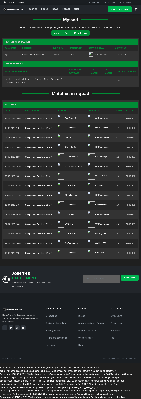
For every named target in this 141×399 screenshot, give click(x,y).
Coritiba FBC (100, 243)
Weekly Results (94, 2)
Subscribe (129, 278)
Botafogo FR (70, 118)
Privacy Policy (53, 330)
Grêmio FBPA (101, 176)
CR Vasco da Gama (73, 166)
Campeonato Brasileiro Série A (38, 118)
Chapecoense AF (102, 205)
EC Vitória (99, 185)
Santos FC (69, 137)
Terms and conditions (56, 338)
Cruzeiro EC (100, 253)
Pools (44, 9)
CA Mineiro (69, 214)
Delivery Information (56, 323)
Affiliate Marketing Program (91, 323)
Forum (66, 9)
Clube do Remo (71, 147)
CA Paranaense (102, 118)
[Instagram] (17, 327)
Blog (80, 345)
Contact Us (51, 316)
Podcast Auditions (109, 2)
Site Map (50, 345)
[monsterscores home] (13, 9)
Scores (33, 9)
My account (116, 316)
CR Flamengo (101, 156)
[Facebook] (4, 327)
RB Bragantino (101, 128)
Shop (77, 9)
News (55, 9)
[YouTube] (23, 327)
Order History (117, 323)
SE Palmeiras (70, 195)
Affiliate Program (125, 2)
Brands (81, 316)
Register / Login (120, 9)
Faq (112, 338)
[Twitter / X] (11, 327)
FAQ (135, 2)
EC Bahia (68, 224)
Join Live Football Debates (68, 33)
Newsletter (116, 330)
